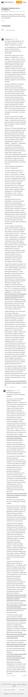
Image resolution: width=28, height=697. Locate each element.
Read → (3, 21)
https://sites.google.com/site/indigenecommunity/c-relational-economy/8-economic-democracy (17, 495)
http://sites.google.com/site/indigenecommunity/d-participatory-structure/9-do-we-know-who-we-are (17, 606)
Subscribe (19, 2)
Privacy (14, 684)
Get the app (22, 690)
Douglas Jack (8, 39)
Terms (18, 684)
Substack (6, 693)
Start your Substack (10, 690)
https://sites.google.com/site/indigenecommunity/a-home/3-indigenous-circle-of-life (16, 383)
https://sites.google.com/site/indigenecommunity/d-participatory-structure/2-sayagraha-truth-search (15, 295)
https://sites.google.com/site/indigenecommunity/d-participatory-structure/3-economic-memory (16, 438)
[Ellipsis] (26, 39)
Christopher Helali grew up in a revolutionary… (10, 8)
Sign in (24, 2)
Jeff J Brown (4, 11)
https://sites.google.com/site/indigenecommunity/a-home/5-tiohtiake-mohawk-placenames (16, 636)
